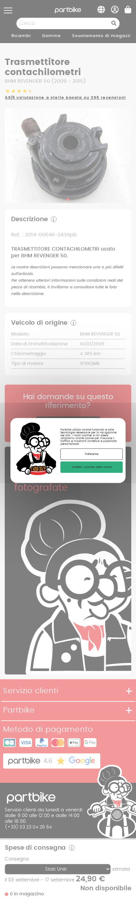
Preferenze (91, 453)
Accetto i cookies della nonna (91, 466)
